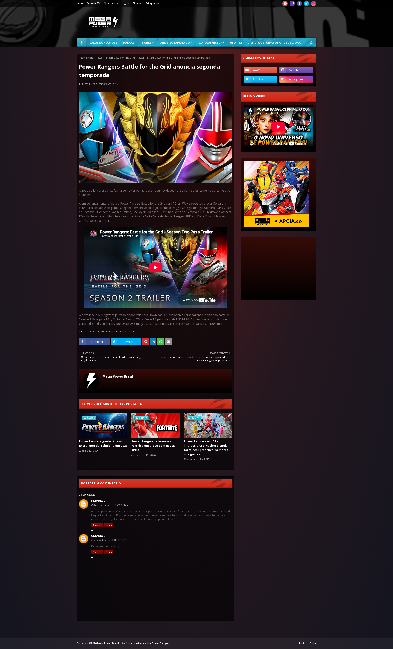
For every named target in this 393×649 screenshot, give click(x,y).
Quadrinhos (111, 3)
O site (312, 643)
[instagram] (313, 3)
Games (92, 331)
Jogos (125, 3)
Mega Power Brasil (118, 376)
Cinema (137, 3)
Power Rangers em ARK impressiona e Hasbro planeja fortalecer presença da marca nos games (206, 447)
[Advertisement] (241, 22)
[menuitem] (82, 42)
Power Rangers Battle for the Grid (115, 57)
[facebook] (299, 3)
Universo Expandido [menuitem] (175, 42)
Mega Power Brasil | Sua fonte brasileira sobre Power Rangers (133, 643)
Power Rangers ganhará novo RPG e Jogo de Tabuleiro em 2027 (103, 443)
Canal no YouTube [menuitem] (103, 42)
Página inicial (86, 57)
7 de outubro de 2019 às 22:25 (110, 540)
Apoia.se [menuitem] (236, 42)
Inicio (80, 3)
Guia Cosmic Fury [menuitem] (211, 42)
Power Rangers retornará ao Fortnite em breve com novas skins (153, 445)
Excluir (108, 524)
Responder (97, 524)
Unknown (98, 501)
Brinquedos (152, 3)
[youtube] (285, 3)
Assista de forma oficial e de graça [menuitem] (274, 42)
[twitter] (306, 3)
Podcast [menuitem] (129, 42)
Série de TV (93, 3)
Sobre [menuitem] (146, 42)
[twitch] (292, 3)
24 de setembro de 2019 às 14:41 (111, 505)
